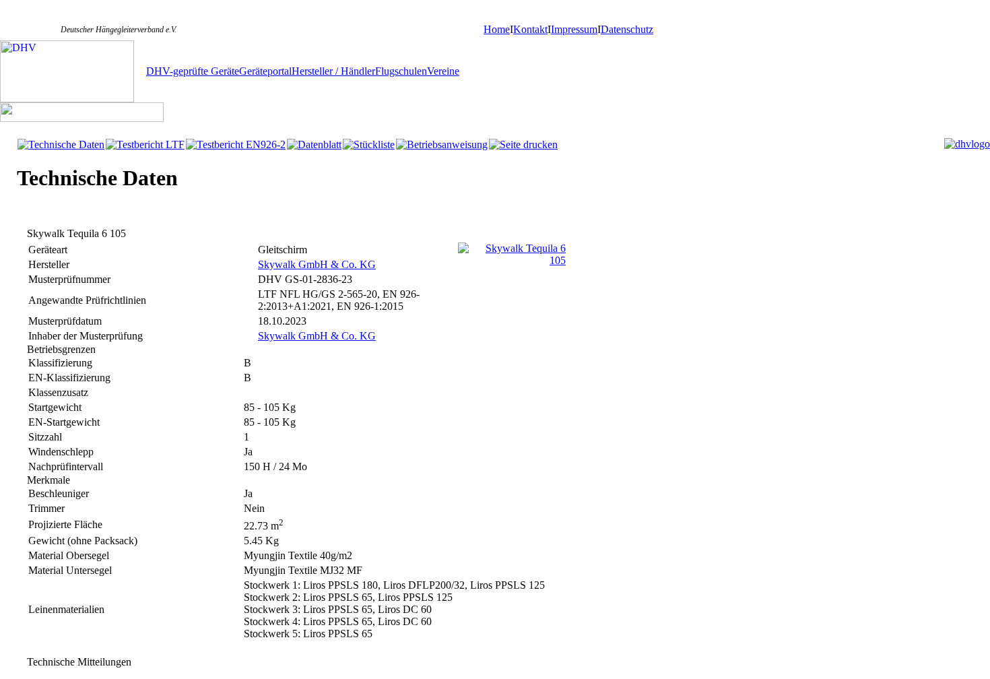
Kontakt (530, 29)
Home (497, 29)
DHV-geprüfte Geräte (192, 71)
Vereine (443, 71)
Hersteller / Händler (333, 71)
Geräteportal (265, 71)
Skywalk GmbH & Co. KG (317, 264)
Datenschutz (627, 29)
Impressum (574, 29)
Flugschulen (401, 71)
